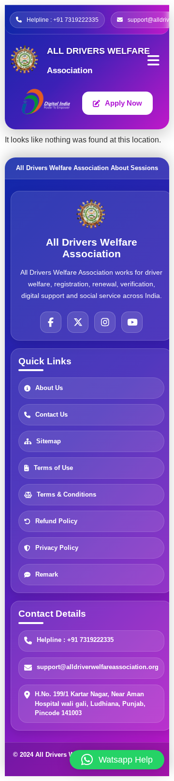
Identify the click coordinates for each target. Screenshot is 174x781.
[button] (117, 759)
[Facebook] (50, 322)
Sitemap (48, 441)
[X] (77, 322)
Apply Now (123, 103)
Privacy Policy (56, 548)
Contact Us (51, 415)
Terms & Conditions (66, 495)
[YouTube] (132, 322)
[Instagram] (105, 322)
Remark (46, 574)
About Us (49, 388)
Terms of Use (53, 468)
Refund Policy (56, 521)
